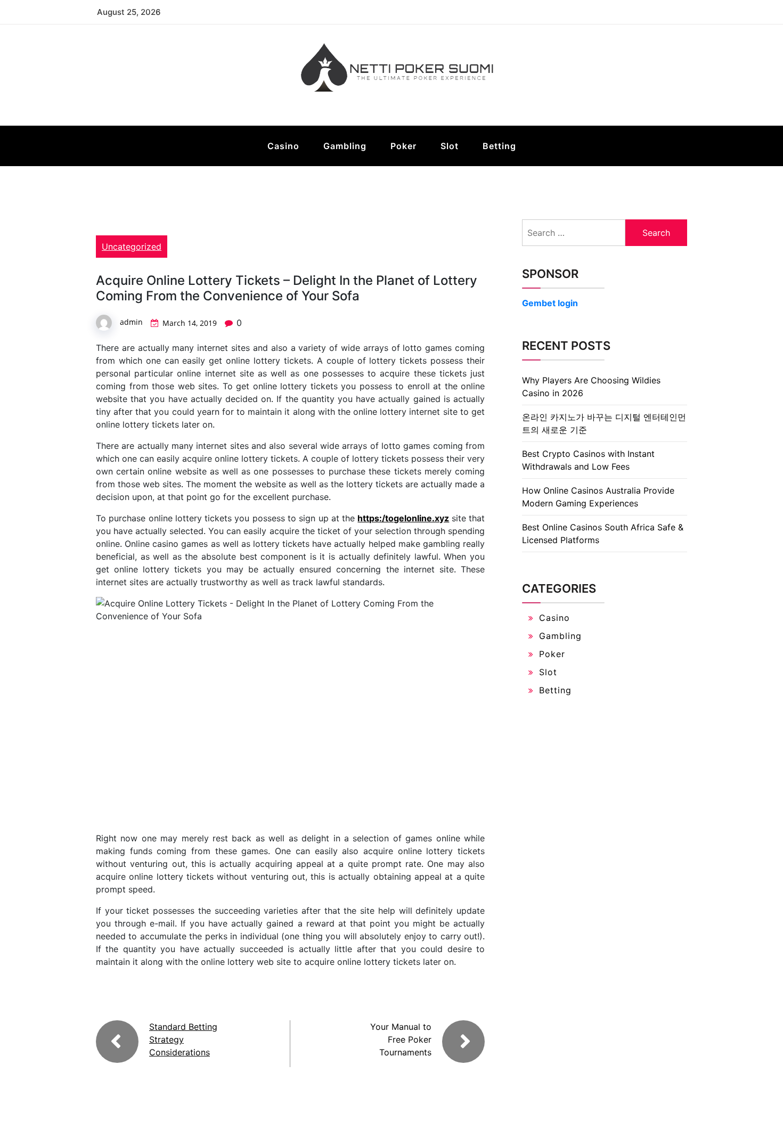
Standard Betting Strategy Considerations (183, 1039)
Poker (403, 146)
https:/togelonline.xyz (403, 518)
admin (131, 322)
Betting (499, 146)
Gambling (344, 146)
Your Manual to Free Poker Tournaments (400, 1039)
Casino (283, 146)
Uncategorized (131, 246)
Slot (450, 146)
